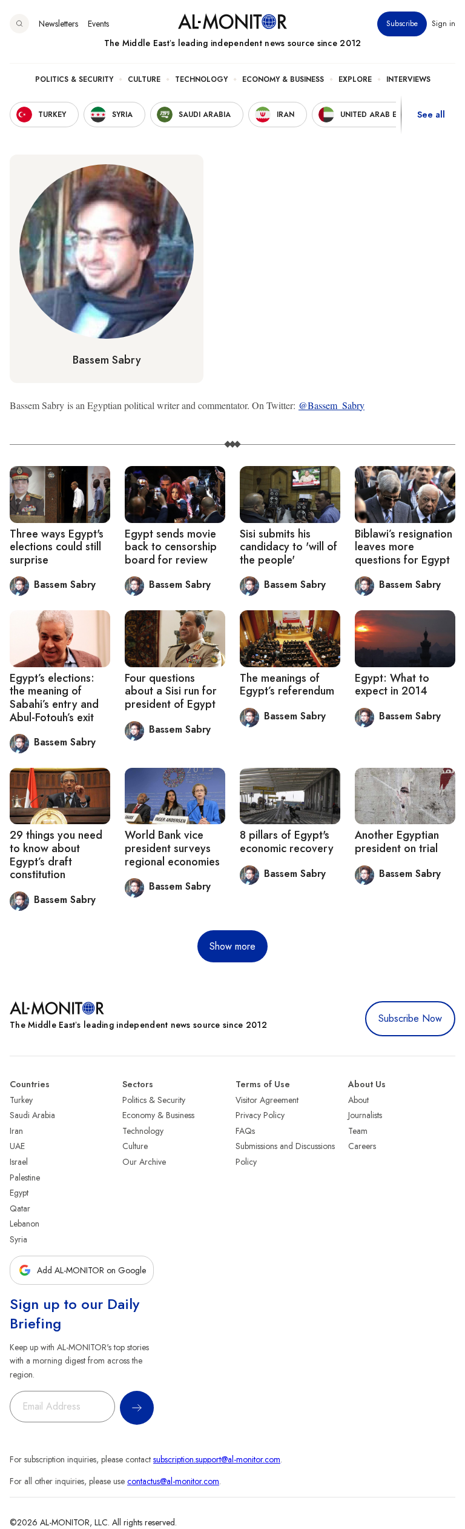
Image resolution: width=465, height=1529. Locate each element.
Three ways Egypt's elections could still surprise (57, 547)
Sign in (443, 23)
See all (431, 114)
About (358, 1100)
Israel (19, 1162)
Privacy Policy (260, 1115)
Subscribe (402, 23)
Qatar (20, 1208)
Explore (355, 79)
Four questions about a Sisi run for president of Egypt (171, 691)
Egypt (19, 1193)
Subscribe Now (410, 1018)
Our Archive (144, 1162)
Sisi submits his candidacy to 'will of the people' (288, 547)
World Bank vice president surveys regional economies (172, 848)
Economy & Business (283, 79)
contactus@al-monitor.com (173, 1481)
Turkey (21, 1100)
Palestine (25, 1177)
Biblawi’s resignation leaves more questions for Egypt (403, 547)
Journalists (365, 1115)
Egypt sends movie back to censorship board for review (171, 547)
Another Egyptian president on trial (397, 841)
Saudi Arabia (32, 1115)
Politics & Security (74, 79)
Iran (16, 1131)
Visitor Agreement (267, 1100)
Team (358, 1131)
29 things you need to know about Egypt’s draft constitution (56, 854)
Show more (232, 946)
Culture (144, 79)
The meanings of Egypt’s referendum (287, 684)
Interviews (408, 79)
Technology (201, 79)
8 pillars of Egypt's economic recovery (287, 841)
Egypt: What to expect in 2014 (392, 684)
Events (98, 24)
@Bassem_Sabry (331, 405)
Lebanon (24, 1224)
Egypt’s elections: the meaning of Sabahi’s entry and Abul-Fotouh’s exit (54, 697)
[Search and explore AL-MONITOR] (19, 23)
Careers (362, 1146)
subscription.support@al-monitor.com (216, 1459)
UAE (17, 1146)
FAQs (245, 1131)
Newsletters (58, 24)
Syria (18, 1239)
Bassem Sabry (107, 360)
